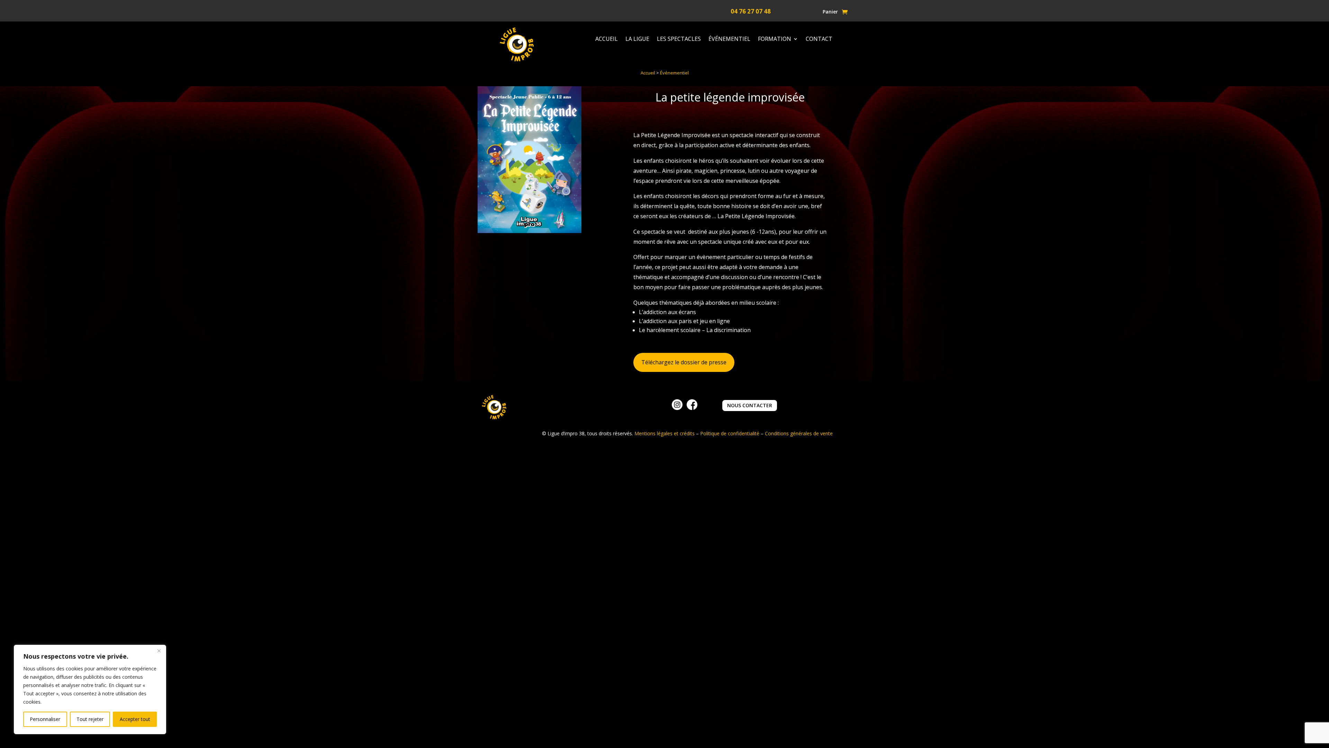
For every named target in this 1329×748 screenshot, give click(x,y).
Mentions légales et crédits (664, 433)
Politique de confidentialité (729, 433)
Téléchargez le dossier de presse (683, 362)
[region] (90, 689)
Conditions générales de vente (799, 433)
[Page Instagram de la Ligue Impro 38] (677, 408)
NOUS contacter (749, 405)
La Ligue (637, 39)
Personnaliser (45, 719)
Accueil (606, 39)
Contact (819, 39)
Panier (830, 12)
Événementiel (729, 39)
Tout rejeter (89, 719)
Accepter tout (135, 719)
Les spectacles (679, 39)
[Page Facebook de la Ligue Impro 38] (692, 408)
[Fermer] (159, 651)
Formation (774, 39)
